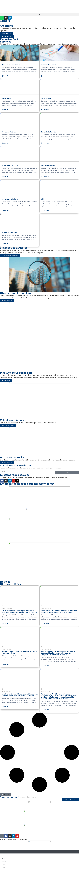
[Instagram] (6, 18)
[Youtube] (13, 481)
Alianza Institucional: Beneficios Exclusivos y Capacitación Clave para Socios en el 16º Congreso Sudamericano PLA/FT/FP (58, 653)
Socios (3, 864)
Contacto (4, 867)
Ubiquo (43, 199)
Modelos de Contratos (10, 165)
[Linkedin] (10, 18)
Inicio (3, 852)
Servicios (4, 861)
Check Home (6, 98)
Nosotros (4, 855)
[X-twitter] (17, 481)
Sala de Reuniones (48, 165)
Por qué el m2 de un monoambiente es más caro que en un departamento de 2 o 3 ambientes (59, 611)
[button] (39, 14)
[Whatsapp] (2, 18)
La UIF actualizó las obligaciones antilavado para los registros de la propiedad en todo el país (20, 694)
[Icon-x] (2, 836)
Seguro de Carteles (9, 132)
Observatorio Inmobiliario (11, 65)
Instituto (3, 858)
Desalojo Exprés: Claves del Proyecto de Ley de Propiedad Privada (19, 652)
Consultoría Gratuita (48, 132)
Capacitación (46, 98)
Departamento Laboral (10, 199)
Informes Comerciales (49, 65)
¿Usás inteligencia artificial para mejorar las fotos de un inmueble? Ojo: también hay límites (19, 611)
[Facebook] (2, 481)
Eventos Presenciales (9, 232)
